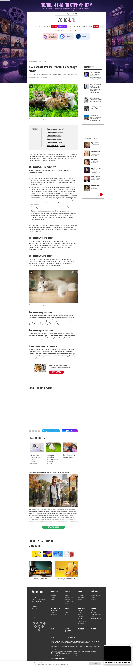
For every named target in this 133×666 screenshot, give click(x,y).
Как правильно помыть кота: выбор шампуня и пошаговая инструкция (36, 459)
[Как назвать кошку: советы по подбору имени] (39, 431)
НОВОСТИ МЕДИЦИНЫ (81, 615)
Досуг (78, 26)
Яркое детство (63, 26)
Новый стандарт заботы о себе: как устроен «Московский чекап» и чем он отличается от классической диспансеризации (96, 88)
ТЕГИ (52, 629)
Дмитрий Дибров (95, 177)
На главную (32, 61)
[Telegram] (42, 626)
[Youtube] (41, 623)
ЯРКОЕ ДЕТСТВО (68, 630)
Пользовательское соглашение (59, 658)
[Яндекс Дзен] (39, 626)
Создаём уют (56, 31)
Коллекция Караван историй (68, 14)
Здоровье (84, 26)
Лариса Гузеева (95, 185)
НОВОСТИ (54, 591)
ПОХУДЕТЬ (80, 618)
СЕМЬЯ (93, 597)
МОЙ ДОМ (94, 591)
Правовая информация (38, 599)
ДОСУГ (67, 608)
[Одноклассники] (37, 623)
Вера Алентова (95, 143)
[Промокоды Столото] (37, 554)
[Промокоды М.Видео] (69, 554)
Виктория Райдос (96, 168)
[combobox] (91, 194)
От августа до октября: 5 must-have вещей (95, 107)
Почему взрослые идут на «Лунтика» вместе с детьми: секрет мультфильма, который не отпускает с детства (95, 76)
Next (76, 555)
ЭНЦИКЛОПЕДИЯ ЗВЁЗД (69, 602)
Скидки (96, 26)
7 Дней (76, 14)
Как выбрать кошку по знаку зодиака (69, 456)
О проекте (34, 606)
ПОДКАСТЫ (67, 614)
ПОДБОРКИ (81, 597)
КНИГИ (66, 612)
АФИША (67, 610)
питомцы (31, 82)
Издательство (36, 597)
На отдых (77, 31)
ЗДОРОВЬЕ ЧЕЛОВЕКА (80, 611)
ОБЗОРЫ (80, 599)
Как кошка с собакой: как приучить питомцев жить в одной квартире (52, 459)
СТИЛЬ (93, 608)
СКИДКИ (81, 629)
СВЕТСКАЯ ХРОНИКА (67, 594)
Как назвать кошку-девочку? (55, 129)
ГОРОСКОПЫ (55, 608)
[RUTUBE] (35, 626)
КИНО (80, 591)
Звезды (43, 26)
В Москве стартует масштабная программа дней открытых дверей (96, 99)
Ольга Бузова (94, 160)
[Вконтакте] (34, 623)
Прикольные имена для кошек (56, 145)
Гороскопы (72, 26)
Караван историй (58, 14)
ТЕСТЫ (66, 616)
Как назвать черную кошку (55, 132)
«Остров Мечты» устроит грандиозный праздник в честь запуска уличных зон (95, 118)
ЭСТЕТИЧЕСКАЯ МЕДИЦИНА (82, 622)
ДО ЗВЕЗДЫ (54, 614)
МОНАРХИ (53, 595)
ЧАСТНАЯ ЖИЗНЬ (69, 597)
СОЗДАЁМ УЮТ (95, 594)
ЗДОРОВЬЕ (81, 608)
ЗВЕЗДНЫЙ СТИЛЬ (96, 618)
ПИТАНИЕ (80, 620)
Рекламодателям (37, 601)
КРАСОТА (93, 612)
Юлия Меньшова (95, 151)
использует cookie (52, 662)
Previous (30, 555)
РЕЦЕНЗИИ (80, 595)
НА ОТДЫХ (93, 599)
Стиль (90, 26)
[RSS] (39, 629)
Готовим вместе (65, 31)
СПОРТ (53, 597)
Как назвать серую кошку (54, 139)
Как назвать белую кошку (54, 135)
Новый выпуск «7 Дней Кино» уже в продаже (117, 662)
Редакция (34, 608)
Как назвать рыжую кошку (54, 142)
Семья (71, 31)
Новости (37, 26)
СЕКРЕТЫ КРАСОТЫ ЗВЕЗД (96, 615)
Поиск (103, 14)
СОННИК (53, 612)
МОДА (92, 610)
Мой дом (54, 26)
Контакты (34, 604)
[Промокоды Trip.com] (58, 554)
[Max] (44, 623)
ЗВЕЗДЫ (53, 594)
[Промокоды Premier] (48, 554)
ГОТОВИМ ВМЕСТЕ (96, 595)
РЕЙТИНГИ (67, 599)
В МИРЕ (53, 599)
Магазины (35, 546)
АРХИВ (93, 629)
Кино (48, 26)
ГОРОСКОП (54, 610)
